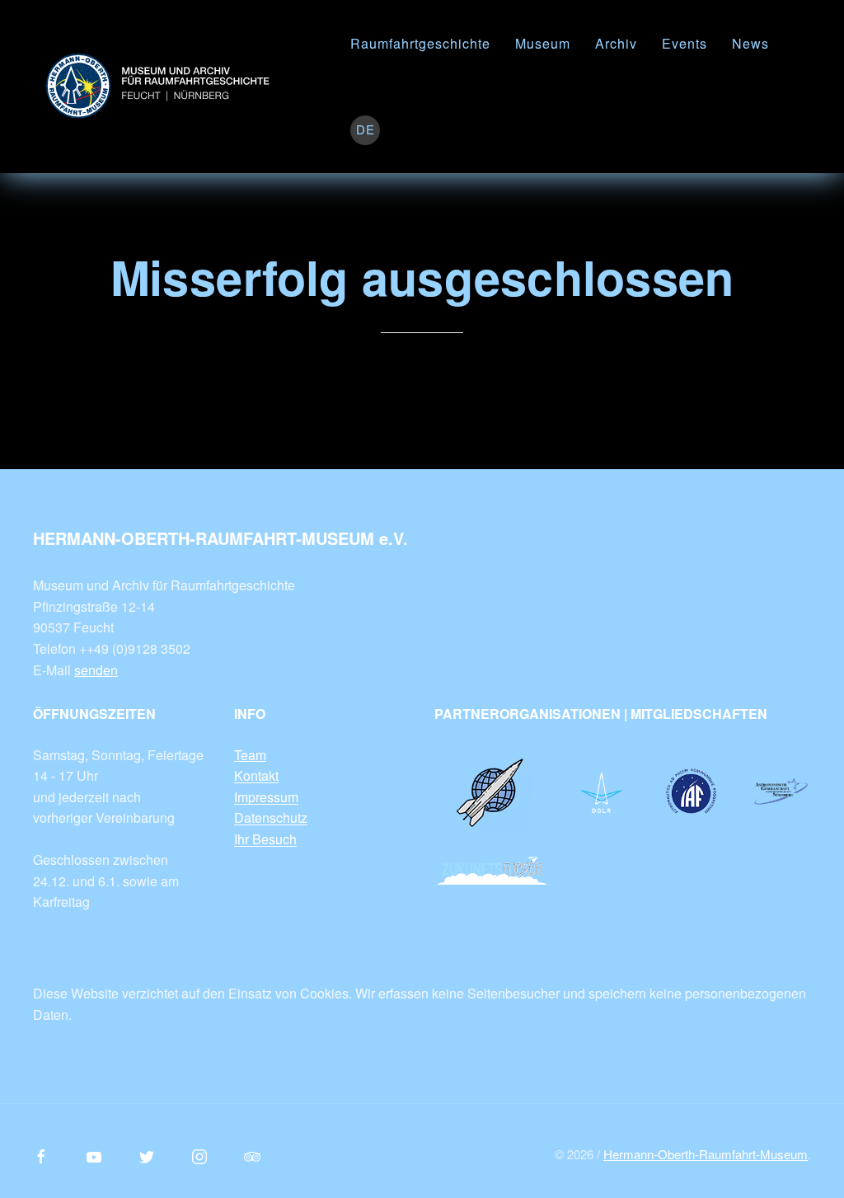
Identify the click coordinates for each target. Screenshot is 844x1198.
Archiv (616, 43)
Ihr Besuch (265, 838)
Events (684, 43)
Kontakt (256, 775)
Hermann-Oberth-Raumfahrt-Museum (705, 1154)
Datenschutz (270, 817)
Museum (542, 43)
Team (250, 754)
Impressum (266, 796)
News (750, 43)
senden (96, 669)
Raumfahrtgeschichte (420, 43)
